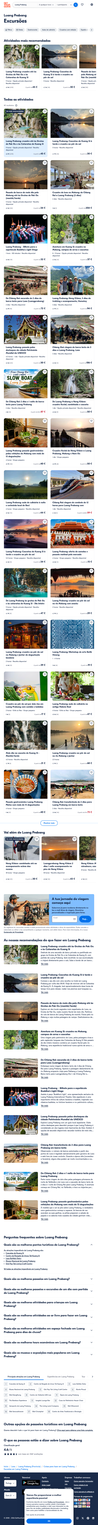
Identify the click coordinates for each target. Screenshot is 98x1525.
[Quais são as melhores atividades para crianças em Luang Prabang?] (91, 1304)
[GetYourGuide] (7, 4)
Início (6, 1466)
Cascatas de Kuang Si (15, 1253)
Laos (13, 1466)
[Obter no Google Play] (31, 1483)
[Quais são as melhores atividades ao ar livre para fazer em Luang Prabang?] (91, 1317)
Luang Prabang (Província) (29, 1466)
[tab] (24, 1376)
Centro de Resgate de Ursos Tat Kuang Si (23, 1256)
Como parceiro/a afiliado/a (84, 1492)
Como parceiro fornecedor (83, 1481)
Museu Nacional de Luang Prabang (20, 1261)
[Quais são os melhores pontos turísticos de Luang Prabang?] (91, 1244)
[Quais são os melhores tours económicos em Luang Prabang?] (91, 1342)
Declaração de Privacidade (13, 932)
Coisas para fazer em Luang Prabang (59, 1466)
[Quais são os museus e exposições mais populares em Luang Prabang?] (91, 1354)
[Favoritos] (82, 5)
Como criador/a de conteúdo (81, 1486)
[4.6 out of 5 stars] (11, 1454)
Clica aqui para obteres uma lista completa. (75, 1430)
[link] (22, 68)
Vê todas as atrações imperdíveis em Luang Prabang (25, 1269)
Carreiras (68, 1488)
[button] (22, 68)
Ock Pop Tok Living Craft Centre (19, 1264)
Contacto (45, 1481)
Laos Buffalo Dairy (13, 1258)
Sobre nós (67, 1482)
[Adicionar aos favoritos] (37, 47)
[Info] (16, 105)
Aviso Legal (46, 1485)
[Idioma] (92, 4)
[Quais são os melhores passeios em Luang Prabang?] (91, 1279)
